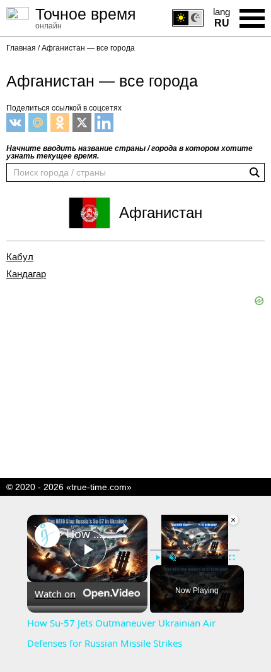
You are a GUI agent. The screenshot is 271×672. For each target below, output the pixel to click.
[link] (47, 535)
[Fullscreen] (231, 557)
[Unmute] (172, 557)
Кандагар (26, 274)
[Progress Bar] (194, 550)
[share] (122, 528)
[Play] (157, 557)
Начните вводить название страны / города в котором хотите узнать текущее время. (129, 152)
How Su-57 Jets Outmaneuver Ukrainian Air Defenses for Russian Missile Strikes (85, 533)
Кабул (19, 257)
